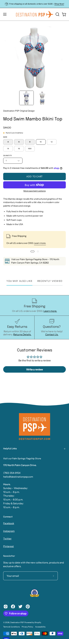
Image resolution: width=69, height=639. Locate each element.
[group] (34, 4)
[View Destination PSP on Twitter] (20, 606)
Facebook (8, 523)
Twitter (7, 538)
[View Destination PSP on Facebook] (13, 606)
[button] (57, 14)
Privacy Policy (27, 627)
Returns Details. (22, 334)
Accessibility (40, 627)
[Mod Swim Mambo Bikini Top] (26, 98)
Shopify (37, 622)
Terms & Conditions (11, 627)
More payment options (34, 191)
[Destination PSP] (34, 14)
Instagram (9, 531)
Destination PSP (17, 622)
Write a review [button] (34, 369)
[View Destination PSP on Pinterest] (27, 606)
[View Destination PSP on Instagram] (5, 606)
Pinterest (8, 546)
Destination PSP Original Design (19, 110)
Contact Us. (51, 334)
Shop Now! (59, 4)
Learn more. (40, 243)
